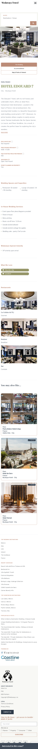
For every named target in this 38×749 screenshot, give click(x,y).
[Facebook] (9, 743)
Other (30, 730)
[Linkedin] (25, 743)
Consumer (22, 730)
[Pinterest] (14, 743)
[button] (35, 3)
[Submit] (33, 23)
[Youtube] (20, 743)
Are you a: (4, 728)
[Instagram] (3, 743)
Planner (5, 730)
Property (13, 730)
